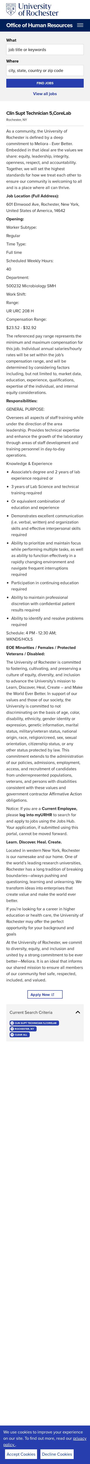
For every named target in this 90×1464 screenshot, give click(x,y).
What (11, 40)
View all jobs (45, 94)
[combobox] (45, 46)
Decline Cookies (57, 1454)
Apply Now (40, 994)
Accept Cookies (21, 1454)
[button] (45, 1012)
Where (12, 61)
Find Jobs (45, 83)
